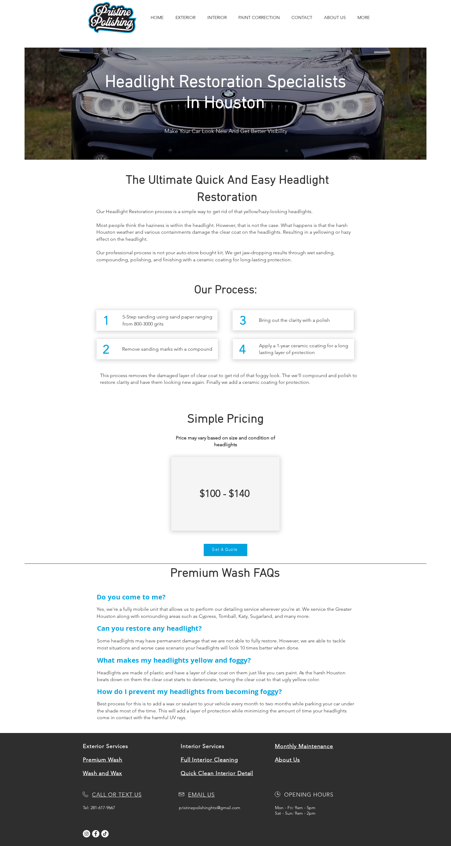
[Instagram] (86, 833)
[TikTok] (105, 833)
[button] (185, 17)
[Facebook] (95, 833)
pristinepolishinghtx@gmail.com (209, 807)
